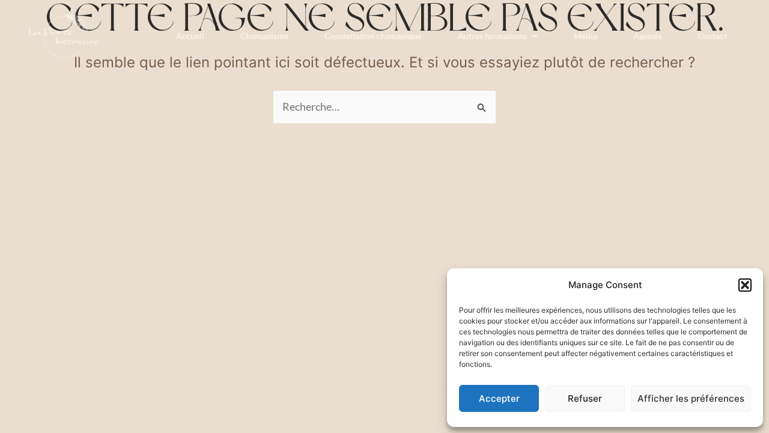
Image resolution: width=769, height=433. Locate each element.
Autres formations (492, 36)
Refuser (585, 398)
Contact (712, 36)
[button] (745, 285)
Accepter (499, 398)
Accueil (190, 36)
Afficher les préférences (690, 398)
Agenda (647, 36)
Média (585, 36)
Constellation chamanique (373, 36)
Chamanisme (264, 36)
